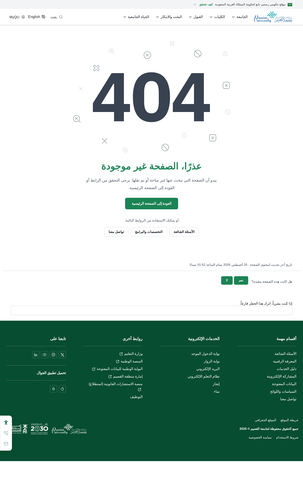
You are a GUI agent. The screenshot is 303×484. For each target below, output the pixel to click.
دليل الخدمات (286, 369)
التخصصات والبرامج (149, 232)
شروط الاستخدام (287, 437)
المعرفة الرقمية (284, 361)
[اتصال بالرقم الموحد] (6, 433)
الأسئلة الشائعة (184, 232)
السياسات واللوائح (283, 391)
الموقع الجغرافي (265, 420)
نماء (217, 391)
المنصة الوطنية (132, 361)
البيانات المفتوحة (284, 384)
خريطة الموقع (290, 420)
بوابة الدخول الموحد (205, 354)
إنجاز (216, 384)
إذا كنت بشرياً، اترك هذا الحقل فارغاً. (266, 303)
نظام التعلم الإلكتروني (204, 376)
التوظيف (136, 397)
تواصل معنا (116, 232)
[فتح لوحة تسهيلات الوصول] (6, 422)
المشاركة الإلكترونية (281, 376)
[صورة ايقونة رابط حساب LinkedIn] (35, 354)
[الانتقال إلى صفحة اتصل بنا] (6, 444)
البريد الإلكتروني (208, 369)
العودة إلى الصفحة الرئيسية (151, 203)
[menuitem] (239, 17)
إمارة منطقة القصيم (128, 376)
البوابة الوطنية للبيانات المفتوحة (120, 369)
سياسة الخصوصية (260, 437)
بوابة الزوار (212, 361)
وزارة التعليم (133, 354)
